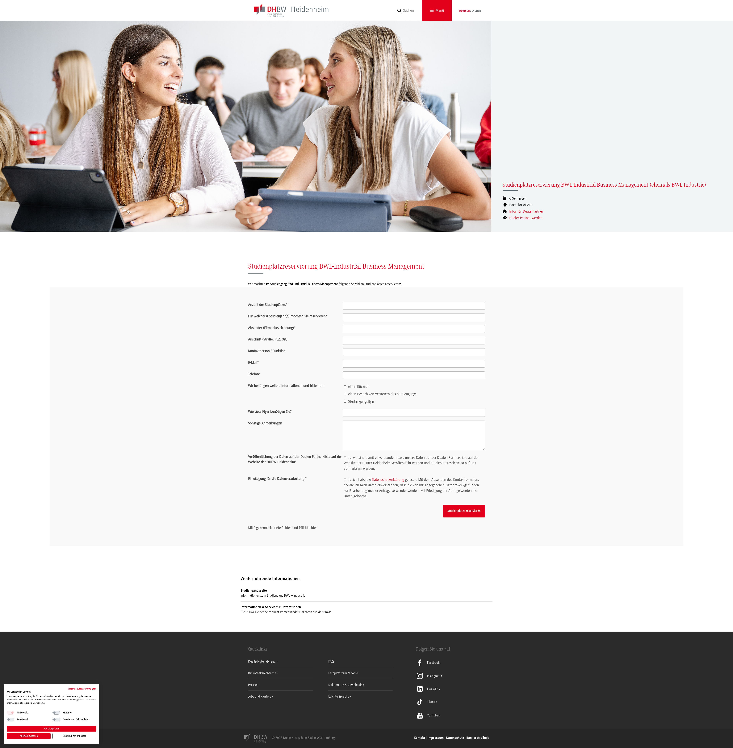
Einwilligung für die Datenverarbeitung (277, 479)
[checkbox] (10, 713)
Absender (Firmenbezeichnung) (271, 328)
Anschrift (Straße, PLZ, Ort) (267, 339)
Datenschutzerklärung (388, 480)
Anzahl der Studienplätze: (267, 305)
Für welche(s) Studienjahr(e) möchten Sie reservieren (287, 316)
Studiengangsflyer (361, 401)
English (476, 11)
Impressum (436, 738)
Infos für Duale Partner (526, 211)
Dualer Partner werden (525, 218)
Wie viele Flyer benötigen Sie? (270, 411)
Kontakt (419, 738)
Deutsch (464, 11)
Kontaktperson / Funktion (267, 351)
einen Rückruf (358, 387)
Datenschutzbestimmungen (82, 688)
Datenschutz (455, 738)
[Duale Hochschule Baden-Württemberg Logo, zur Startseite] (258, 741)
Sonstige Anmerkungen (265, 423)
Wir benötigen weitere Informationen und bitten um (286, 386)
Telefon (254, 374)
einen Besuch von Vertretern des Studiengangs (382, 394)
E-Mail (253, 363)
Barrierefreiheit (477, 738)
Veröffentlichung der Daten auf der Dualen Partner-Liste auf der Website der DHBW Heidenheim (295, 459)
